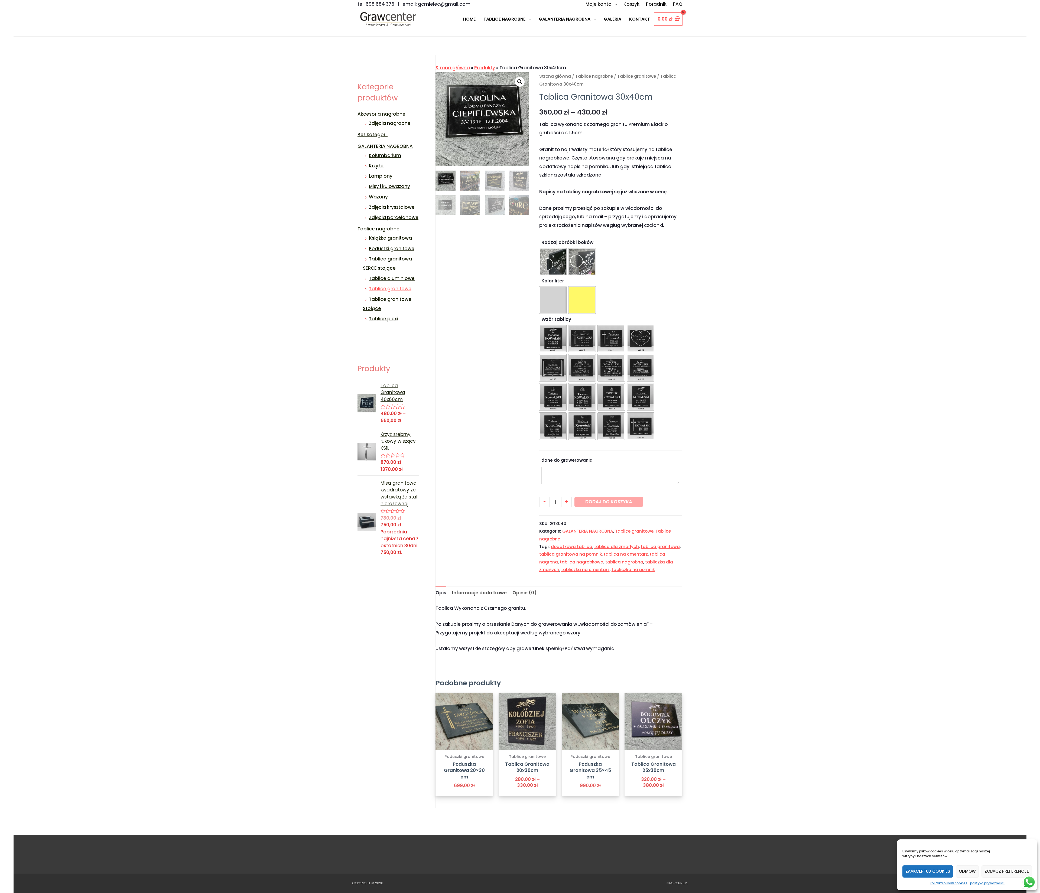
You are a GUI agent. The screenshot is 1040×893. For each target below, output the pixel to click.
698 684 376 (380, 4)
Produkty (484, 67)
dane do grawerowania (567, 460)
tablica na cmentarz (626, 554)
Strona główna (452, 67)
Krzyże (376, 165)
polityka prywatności (987, 883)
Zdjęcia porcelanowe (393, 217)
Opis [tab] (440, 592)
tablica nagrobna (624, 562)
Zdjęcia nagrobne (390, 123)
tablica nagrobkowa (581, 562)
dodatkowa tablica (571, 546)
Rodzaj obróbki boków (567, 242)
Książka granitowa (390, 238)
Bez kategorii (373, 134)
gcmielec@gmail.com (444, 4)
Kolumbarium (385, 155)
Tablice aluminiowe (392, 278)
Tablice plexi (383, 318)
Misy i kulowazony (389, 186)
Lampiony (380, 176)
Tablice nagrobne (378, 229)
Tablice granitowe (390, 288)
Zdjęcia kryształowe (392, 207)
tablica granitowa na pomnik (570, 554)
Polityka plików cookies (948, 883)
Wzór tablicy (556, 319)
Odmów (967, 871)
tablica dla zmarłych (616, 546)
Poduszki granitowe (391, 248)
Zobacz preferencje (1006, 871)
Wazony (378, 197)
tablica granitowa (660, 546)
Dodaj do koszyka (608, 501)
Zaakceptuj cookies (927, 871)
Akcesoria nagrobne (381, 114)
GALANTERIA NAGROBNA (385, 146)
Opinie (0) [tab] (524, 592)
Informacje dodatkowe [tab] (479, 592)
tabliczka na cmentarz (585, 569)
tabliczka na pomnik (633, 569)
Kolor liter (552, 281)
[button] (520, 82)
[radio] (552, 261)
